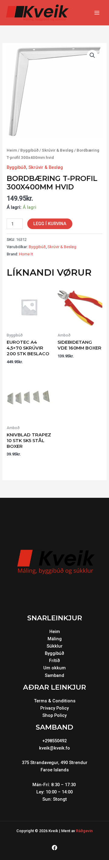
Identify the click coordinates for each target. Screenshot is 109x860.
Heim (12, 150)
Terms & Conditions (54, 701)
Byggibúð (29, 150)
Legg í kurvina (49, 223)
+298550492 (54, 740)
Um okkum (54, 668)
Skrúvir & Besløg (57, 150)
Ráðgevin (84, 831)
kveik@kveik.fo (54, 748)
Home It (26, 254)
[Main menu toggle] (97, 13)
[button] (92, 55)
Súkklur (55, 646)
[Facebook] (54, 847)
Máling (55, 639)
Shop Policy (54, 715)
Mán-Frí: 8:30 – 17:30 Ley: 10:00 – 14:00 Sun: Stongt (54, 792)
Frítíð (54, 660)
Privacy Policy (54, 708)
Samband (54, 675)
